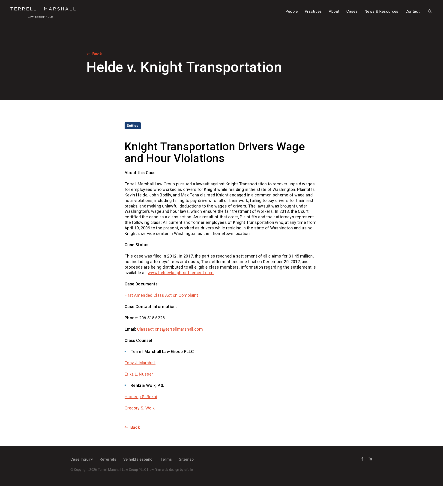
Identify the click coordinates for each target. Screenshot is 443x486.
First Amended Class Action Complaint (161, 295)
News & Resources (381, 11)
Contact (412, 11)
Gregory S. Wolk (140, 408)
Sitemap (186, 459)
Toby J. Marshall (140, 362)
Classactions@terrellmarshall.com (170, 329)
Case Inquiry (81, 459)
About (334, 11)
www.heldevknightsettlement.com (181, 272)
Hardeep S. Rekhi (141, 396)
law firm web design (164, 469)
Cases (352, 11)
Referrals (108, 459)
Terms (166, 459)
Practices (313, 11)
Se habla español (138, 459)
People (292, 11)
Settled (132, 125)
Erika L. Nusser (139, 374)
